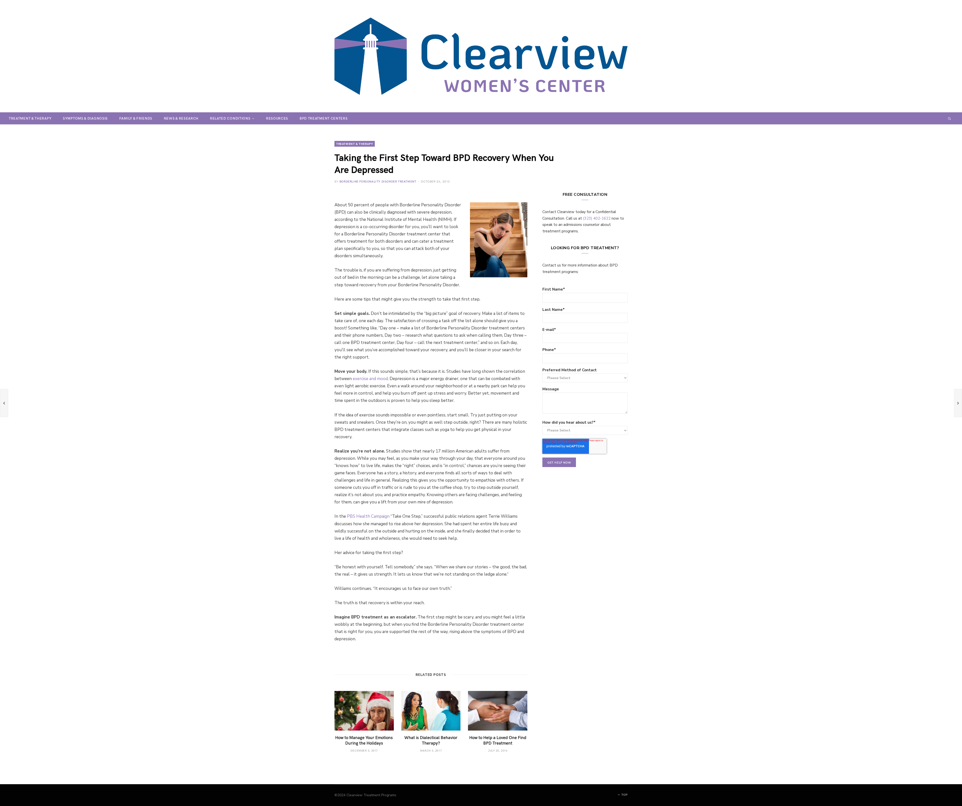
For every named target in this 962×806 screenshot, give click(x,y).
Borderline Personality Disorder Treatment (377, 181)
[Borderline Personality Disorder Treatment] (481, 56)
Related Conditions (230, 118)
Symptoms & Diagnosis (85, 118)
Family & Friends (135, 118)
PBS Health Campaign (368, 516)
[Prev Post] (4, 403)
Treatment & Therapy (30, 118)
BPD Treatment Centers (324, 118)
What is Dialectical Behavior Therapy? (430, 740)
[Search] (949, 118)
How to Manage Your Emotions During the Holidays (364, 740)
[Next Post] (958, 403)
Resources (277, 118)
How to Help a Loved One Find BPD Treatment (497, 740)
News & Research (181, 118)
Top (624, 795)
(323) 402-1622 (597, 218)
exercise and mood (370, 379)
